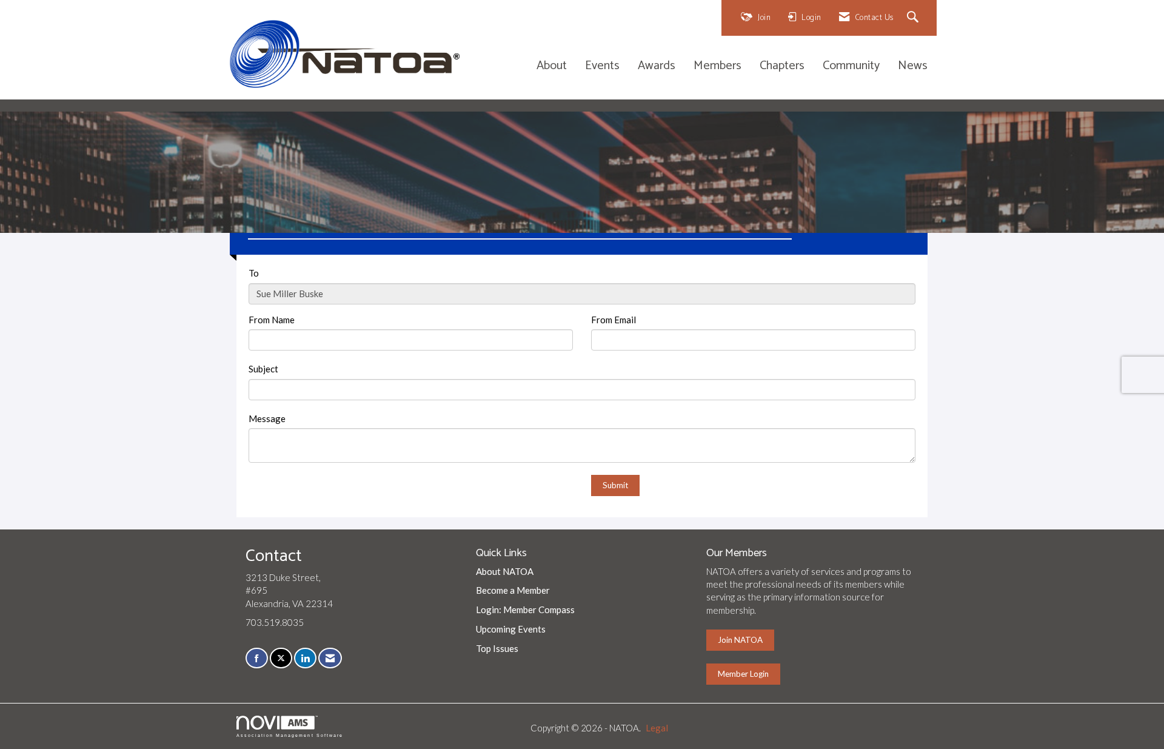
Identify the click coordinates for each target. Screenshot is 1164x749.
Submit (615, 485)
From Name (272, 319)
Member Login (743, 674)
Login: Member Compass (525, 609)
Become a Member (513, 590)
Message (267, 418)
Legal (657, 727)
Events (602, 66)
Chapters (782, 66)
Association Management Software (289, 735)
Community (851, 66)
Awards (656, 66)
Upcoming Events (511, 628)
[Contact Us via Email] (330, 658)
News (913, 66)
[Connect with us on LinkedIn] (305, 658)
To (254, 272)
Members (717, 66)
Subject (263, 368)
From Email (613, 319)
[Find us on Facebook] (257, 658)
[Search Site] (914, 18)
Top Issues (497, 648)
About (552, 66)
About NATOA (505, 571)
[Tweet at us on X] (281, 658)
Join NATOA (740, 640)
